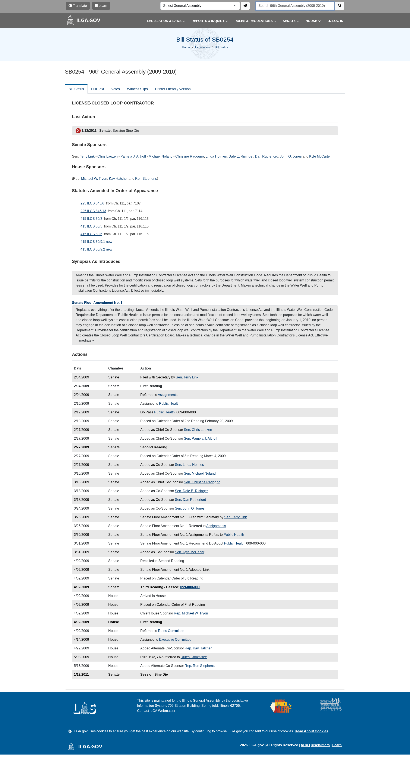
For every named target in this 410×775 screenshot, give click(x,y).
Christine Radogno (189, 156)
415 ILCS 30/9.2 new (96, 249)
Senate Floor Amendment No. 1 (97, 302)
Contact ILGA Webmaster (156, 711)
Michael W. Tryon (94, 178)
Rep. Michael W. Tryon (191, 613)
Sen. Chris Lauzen (198, 430)
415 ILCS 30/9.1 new (96, 241)
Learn (337, 745)
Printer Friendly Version (173, 89)
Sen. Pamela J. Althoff (200, 438)
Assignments (167, 395)
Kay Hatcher (118, 178)
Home (186, 47)
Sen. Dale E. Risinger (191, 491)
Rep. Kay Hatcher (198, 648)
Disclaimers (320, 745)
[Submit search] (339, 6)
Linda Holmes (216, 156)
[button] (163, 21)
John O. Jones (291, 156)
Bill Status (76, 89)
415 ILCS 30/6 (91, 234)
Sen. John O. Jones (190, 508)
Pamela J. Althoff (133, 156)
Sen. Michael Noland (200, 473)
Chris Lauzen (107, 156)
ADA (305, 745)
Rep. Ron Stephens (200, 666)
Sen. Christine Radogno (202, 482)
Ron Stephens (146, 178)
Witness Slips (137, 89)
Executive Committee (175, 639)
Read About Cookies (311, 731)
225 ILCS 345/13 (93, 211)
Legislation (202, 47)
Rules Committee (171, 631)
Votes (115, 89)
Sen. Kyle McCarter (189, 552)
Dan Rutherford (266, 156)
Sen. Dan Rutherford (190, 499)
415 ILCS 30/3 (91, 218)
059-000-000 (190, 587)
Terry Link (87, 156)
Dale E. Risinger (240, 156)
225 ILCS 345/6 (92, 203)
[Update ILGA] (245, 6)
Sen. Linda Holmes (189, 464)
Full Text (97, 89)
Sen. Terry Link (187, 377)
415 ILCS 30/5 (91, 226)
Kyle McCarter (320, 156)
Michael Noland (161, 156)
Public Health (169, 403)
